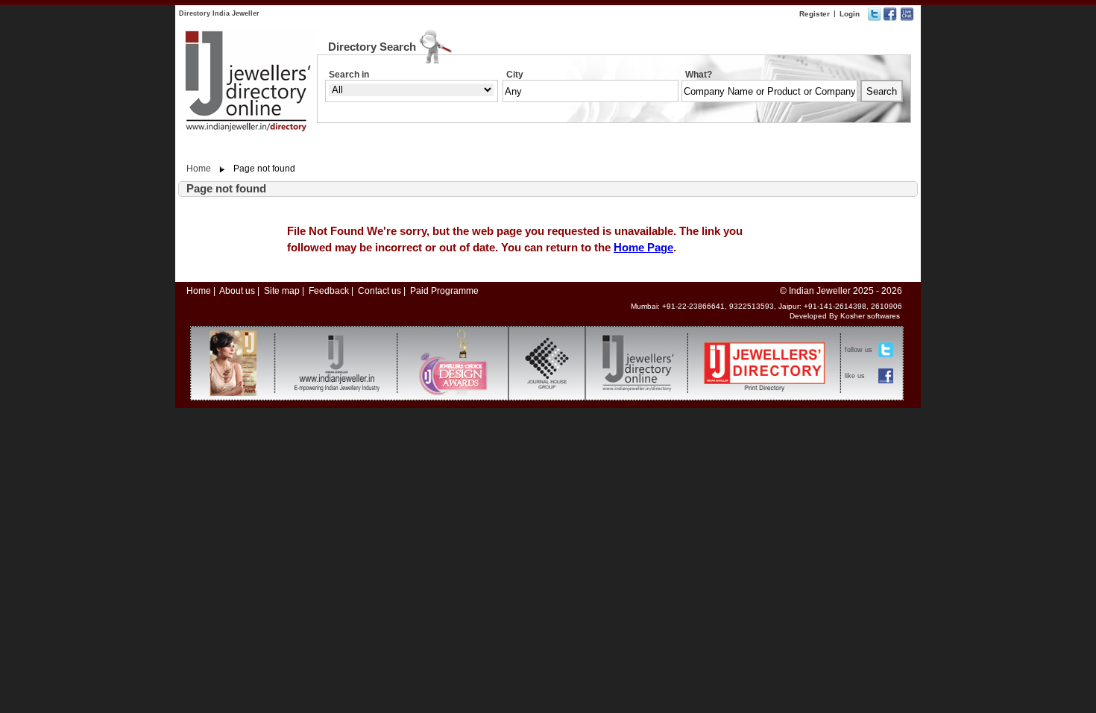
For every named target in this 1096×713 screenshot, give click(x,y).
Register (814, 14)
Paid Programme (444, 291)
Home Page (643, 247)
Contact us (379, 291)
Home (198, 168)
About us (237, 291)
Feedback (329, 291)
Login (850, 14)
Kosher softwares (870, 316)
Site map (282, 291)
